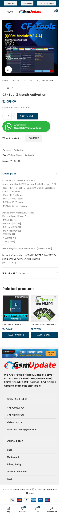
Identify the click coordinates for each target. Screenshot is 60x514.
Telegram (27, 3)
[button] (44, 335)
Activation (47, 80)
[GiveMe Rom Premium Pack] (44, 308)
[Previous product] (4, 87)
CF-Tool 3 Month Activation (21, 155)
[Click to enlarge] (8, 69)
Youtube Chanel (46, 3)
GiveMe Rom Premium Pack (43, 326)
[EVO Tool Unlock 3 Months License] (15, 308)
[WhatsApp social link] (15, 161)
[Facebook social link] (11, 161)
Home (5, 80)
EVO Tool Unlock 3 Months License (13, 326)
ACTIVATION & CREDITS (25, 80)
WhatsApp (11, 3)
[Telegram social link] (19, 161)
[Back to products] (8, 87)
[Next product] (12, 87)
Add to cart (27, 116)
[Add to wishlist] (26, 297)
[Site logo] (30, 11)
